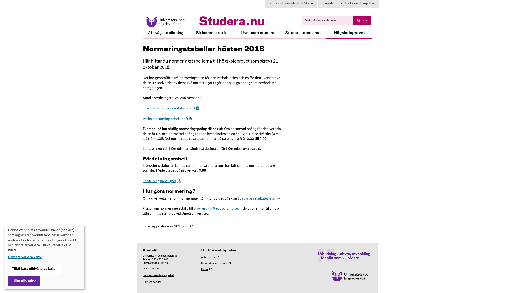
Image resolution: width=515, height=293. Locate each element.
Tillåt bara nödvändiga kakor (34, 269)
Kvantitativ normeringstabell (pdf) (169, 108)
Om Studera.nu (151, 268)
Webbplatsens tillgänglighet (158, 275)
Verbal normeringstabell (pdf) (165, 119)
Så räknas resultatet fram (257, 199)
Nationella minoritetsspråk (356, 3)
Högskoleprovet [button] (349, 33)
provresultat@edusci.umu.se (216, 209)
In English (327, 3)
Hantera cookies (152, 282)
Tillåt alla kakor (24, 281)
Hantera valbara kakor (25, 257)
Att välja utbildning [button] (165, 33)
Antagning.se (214, 257)
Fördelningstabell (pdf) (160, 181)
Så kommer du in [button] (212, 33)
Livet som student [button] (258, 33)
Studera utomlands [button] (303, 33)
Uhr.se (210, 270)
